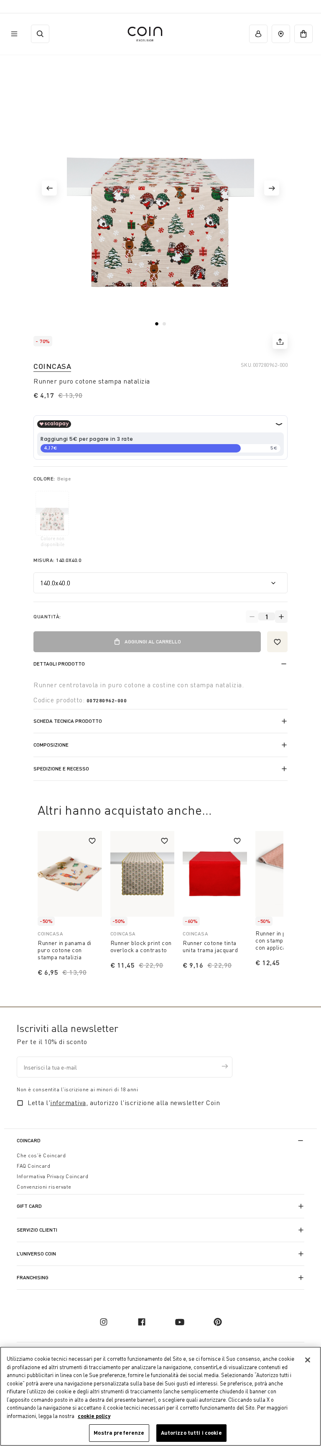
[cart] (303, 34)
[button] (49, 188)
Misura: (57, 560)
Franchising (32, 1277)
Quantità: (47, 616)
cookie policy (94, 1416)
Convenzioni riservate (44, 1187)
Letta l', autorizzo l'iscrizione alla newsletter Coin (124, 1102)
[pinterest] (218, 1322)
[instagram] (104, 1322)
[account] (258, 34)
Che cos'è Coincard (41, 1155)
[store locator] (281, 34)
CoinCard (29, 1140)
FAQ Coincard (33, 1166)
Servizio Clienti (37, 1230)
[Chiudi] (307, 1360)
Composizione (51, 745)
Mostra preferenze (119, 1432)
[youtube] (180, 1322)
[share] (280, 341)
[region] (160, 1396)
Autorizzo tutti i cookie (191, 1432)
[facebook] (142, 1322)
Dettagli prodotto (59, 664)
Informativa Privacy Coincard (52, 1176)
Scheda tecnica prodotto (67, 721)
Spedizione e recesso (61, 768)
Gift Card (29, 1206)
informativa (68, 1102)
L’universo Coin (36, 1253)
